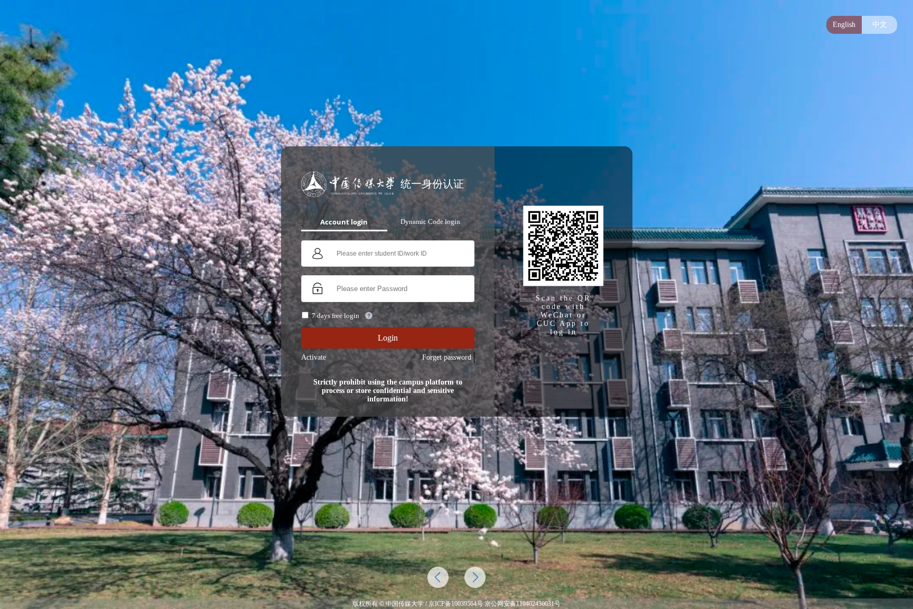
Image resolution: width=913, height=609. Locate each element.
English (844, 25)
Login (388, 337)
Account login (344, 222)
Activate (313, 357)
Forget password (446, 357)
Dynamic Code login (430, 222)
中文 (879, 25)
